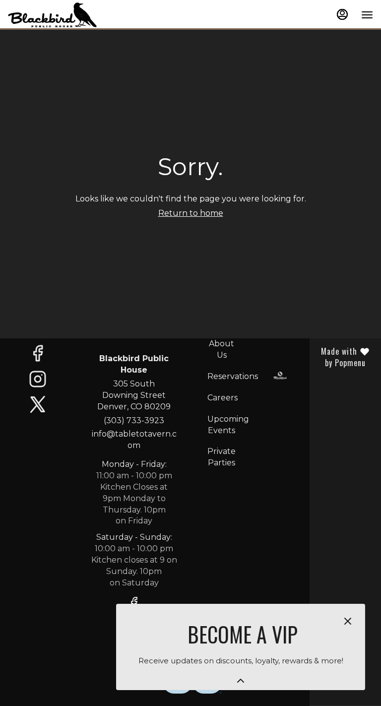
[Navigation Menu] (367, 14)
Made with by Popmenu (341, 357)
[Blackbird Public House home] (52, 14)
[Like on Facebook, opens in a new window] (38, 356)
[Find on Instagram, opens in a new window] (38, 381)
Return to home (190, 213)
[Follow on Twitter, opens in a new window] (38, 407)
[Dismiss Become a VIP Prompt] (348, 621)
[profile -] (342, 14)
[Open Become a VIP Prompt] (241, 681)
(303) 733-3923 (134, 420)
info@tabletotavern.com (134, 439)
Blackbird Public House (280, 375)
